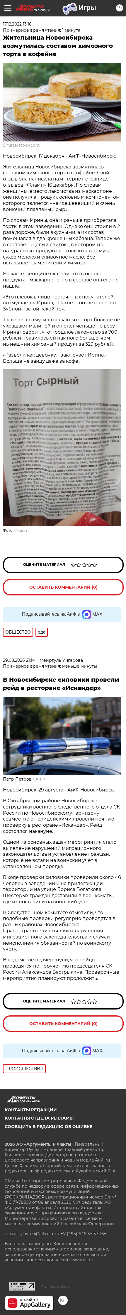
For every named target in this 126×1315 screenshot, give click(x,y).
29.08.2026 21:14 (19, 660)
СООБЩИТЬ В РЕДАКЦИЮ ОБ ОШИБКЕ (48, 1126)
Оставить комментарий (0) (63, 587)
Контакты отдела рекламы (39, 1118)
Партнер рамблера (55, 1286)
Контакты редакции (31, 1110)
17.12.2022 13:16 (17, 24)
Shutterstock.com (21, 145)
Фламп (20, 530)
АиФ (40, 779)
